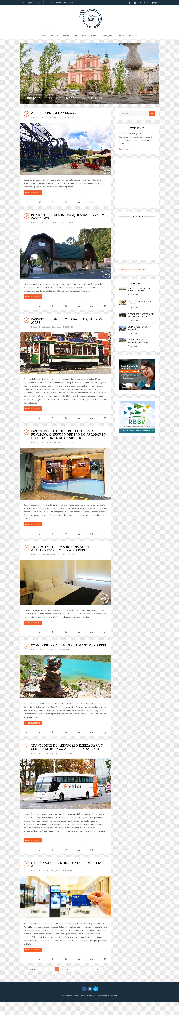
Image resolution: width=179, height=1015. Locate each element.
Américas (55, 36)
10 (89, 969)
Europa (66, 36)
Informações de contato (32, 3)
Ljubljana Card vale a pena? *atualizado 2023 (63, 98)
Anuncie (48, 3)
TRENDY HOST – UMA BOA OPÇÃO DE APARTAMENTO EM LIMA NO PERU (60, 548)
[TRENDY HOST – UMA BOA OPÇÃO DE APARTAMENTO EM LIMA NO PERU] (65, 582)
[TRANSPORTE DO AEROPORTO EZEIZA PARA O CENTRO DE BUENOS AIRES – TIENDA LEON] (65, 784)
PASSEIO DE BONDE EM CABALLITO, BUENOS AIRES (66, 321)
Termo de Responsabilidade (67, 3)
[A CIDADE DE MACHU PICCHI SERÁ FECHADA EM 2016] (122, 314)
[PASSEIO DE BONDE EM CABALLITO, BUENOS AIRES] (65, 353)
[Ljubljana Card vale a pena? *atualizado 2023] (89, 73)
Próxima (98, 969)
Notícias (121, 36)
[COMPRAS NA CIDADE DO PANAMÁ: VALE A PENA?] (122, 340)
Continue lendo (32, 192)
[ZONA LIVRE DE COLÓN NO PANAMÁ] (122, 328)
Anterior (33, 969)
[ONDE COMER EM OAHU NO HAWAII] (122, 302)
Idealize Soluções (110, 995)
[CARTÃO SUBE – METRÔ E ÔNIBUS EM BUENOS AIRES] (65, 897)
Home (44, 36)
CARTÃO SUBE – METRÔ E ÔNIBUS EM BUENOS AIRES (67, 864)
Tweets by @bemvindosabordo (132, 269)
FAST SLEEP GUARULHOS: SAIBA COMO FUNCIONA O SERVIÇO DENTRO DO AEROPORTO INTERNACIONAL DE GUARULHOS (68, 434)
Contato (133, 36)
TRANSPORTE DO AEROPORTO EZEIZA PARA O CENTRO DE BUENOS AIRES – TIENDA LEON (67, 747)
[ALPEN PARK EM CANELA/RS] (65, 149)
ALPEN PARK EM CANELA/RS (53, 113)
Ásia (75, 36)
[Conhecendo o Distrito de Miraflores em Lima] (122, 288)
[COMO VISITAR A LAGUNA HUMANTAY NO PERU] (65, 676)
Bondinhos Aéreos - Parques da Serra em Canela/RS (68, 216)
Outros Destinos (88, 36)
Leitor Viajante (106, 36)
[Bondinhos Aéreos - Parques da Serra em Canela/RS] (65, 253)
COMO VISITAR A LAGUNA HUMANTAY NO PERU (69, 645)
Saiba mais (123, 149)
